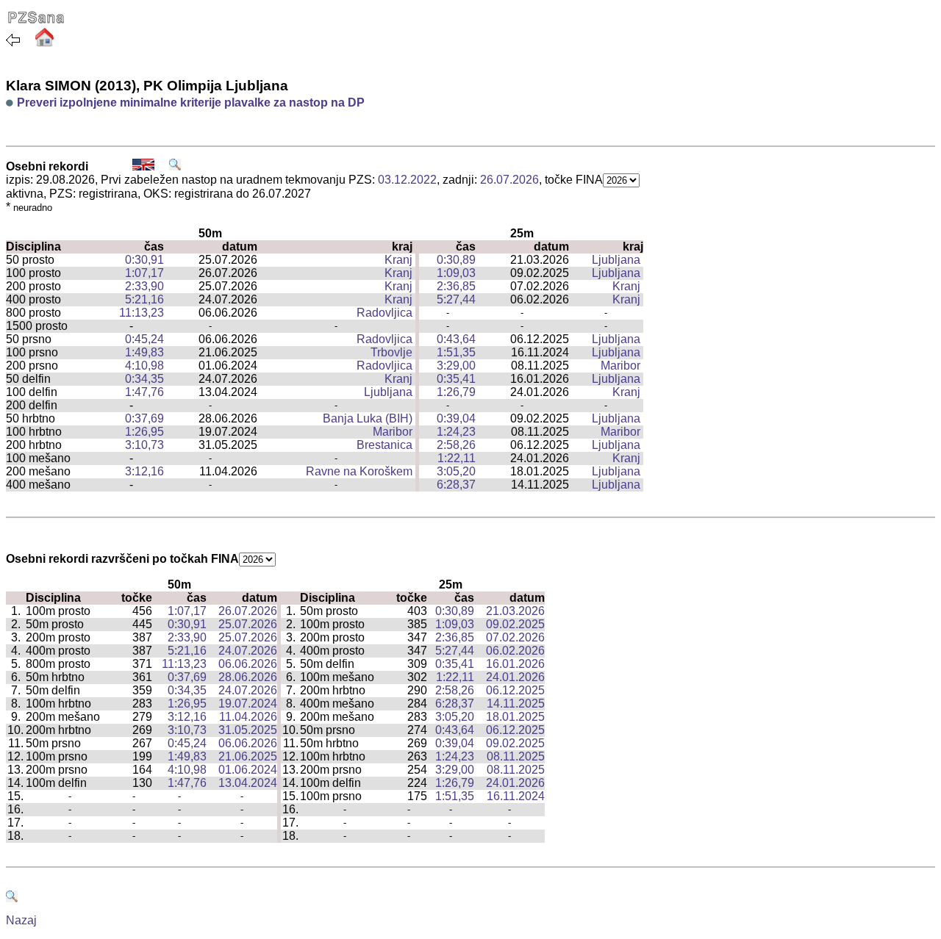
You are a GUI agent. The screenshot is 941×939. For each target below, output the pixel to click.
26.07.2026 (509, 179)
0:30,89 (456, 259)
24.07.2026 (247, 650)
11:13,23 (141, 312)
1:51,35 (456, 352)
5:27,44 (456, 299)
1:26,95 (144, 431)
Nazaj (21, 920)
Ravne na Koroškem (359, 471)
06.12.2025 (515, 690)
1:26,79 (456, 392)
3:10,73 (144, 445)
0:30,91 (144, 259)
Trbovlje (391, 352)
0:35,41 (456, 379)
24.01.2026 (515, 677)
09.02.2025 (515, 624)
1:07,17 (144, 273)
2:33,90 (144, 286)
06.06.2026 (247, 664)
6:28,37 (456, 484)
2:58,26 (456, 445)
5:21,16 (144, 299)
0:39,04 (456, 418)
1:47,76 (144, 392)
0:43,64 (456, 339)
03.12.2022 (407, 179)
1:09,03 (456, 273)
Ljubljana (616, 259)
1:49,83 (144, 352)
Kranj (398, 259)
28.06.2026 (247, 677)
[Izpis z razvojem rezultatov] (175, 166)
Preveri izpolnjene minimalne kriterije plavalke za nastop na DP (191, 102)
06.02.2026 (515, 650)
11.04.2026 (248, 716)
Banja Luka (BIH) (367, 418)
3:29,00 (456, 365)
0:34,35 (144, 379)
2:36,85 (456, 286)
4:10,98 (144, 365)
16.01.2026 (515, 664)
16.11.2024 (516, 796)
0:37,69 (144, 418)
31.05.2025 (247, 730)
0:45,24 (144, 339)
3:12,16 (144, 471)
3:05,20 (456, 471)
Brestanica (384, 445)
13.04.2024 (247, 783)
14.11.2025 (516, 703)
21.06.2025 (247, 756)
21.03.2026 (515, 611)
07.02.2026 (515, 637)
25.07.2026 (247, 624)
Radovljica (384, 312)
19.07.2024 (247, 703)
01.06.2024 (247, 769)
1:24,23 (456, 431)
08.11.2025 (516, 756)
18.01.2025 (515, 716)
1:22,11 (456, 458)
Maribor (620, 365)
